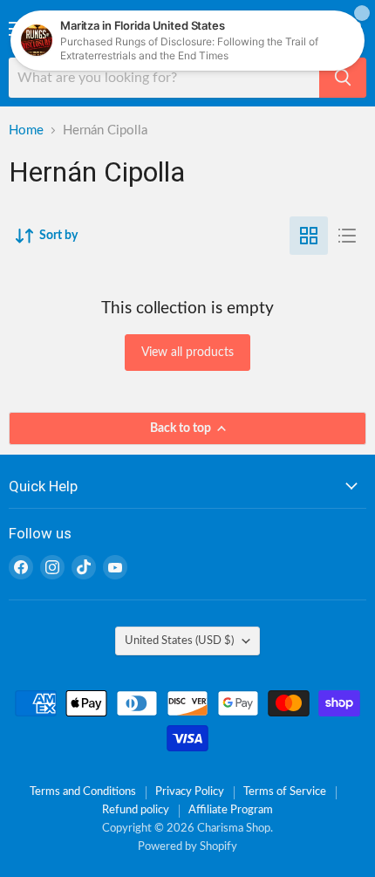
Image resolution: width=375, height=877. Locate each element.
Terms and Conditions (83, 792)
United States (179, 640)
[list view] (347, 235)
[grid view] (309, 235)
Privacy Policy (189, 792)
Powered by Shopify (187, 847)
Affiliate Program (230, 810)
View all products (187, 352)
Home (26, 130)
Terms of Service (284, 792)
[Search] (342, 78)
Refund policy (135, 810)
